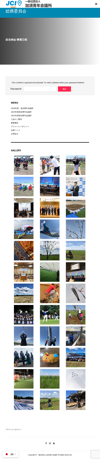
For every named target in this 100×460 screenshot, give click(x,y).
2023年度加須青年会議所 (21, 112)
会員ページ (15, 130)
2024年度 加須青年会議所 (22, 108)
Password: (16, 88)
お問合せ (14, 133)
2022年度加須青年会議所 (21, 115)
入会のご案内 (16, 119)
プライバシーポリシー (20, 126)
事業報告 (14, 123)
